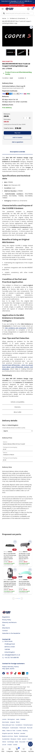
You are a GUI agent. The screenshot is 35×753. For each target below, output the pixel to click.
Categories (9, 751)
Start (2, 751)
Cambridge (10, 742)
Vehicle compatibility (17, 402)
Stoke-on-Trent (11, 730)
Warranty (17, 407)
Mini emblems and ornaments (15, 328)
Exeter (16, 742)
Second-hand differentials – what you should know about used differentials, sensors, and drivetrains (17, 367)
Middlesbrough (23, 736)
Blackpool (13, 739)
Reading (25, 730)
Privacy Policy (6, 620)
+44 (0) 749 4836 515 (11, 658)
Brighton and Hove (7, 736)
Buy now (17, 133)
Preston (16, 736)
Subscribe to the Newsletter (11, 633)
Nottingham (5, 728)
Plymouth (29, 728)
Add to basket (17, 137)
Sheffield (22, 719)
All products (6, 628)
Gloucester (22, 742)
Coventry (18, 730)
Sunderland (18, 725)
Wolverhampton (28, 725)
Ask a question (17, 142)
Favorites (23, 751)
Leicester (22, 733)
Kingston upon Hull (7, 733)
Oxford (4, 742)
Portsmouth (22, 728)
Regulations (6, 617)
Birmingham (11, 719)
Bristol (18, 722)
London (4, 719)
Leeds (17, 719)
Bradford (16, 733)
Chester (9, 744)
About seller (17, 412)
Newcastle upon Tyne (8, 725)
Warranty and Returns (9, 622)
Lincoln (4, 744)
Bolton (19, 739)
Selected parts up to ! (16, 5)
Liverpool (12, 722)
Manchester (5, 722)
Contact (5, 631)
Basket (17, 750)
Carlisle (15, 744)
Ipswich (24, 739)
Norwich (30, 739)
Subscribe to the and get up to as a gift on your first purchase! (16, 2)
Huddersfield (6, 739)
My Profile (31, 751)
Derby (3, 730)
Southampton (14, 728)
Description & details (17, 152)
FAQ (3, 625)
